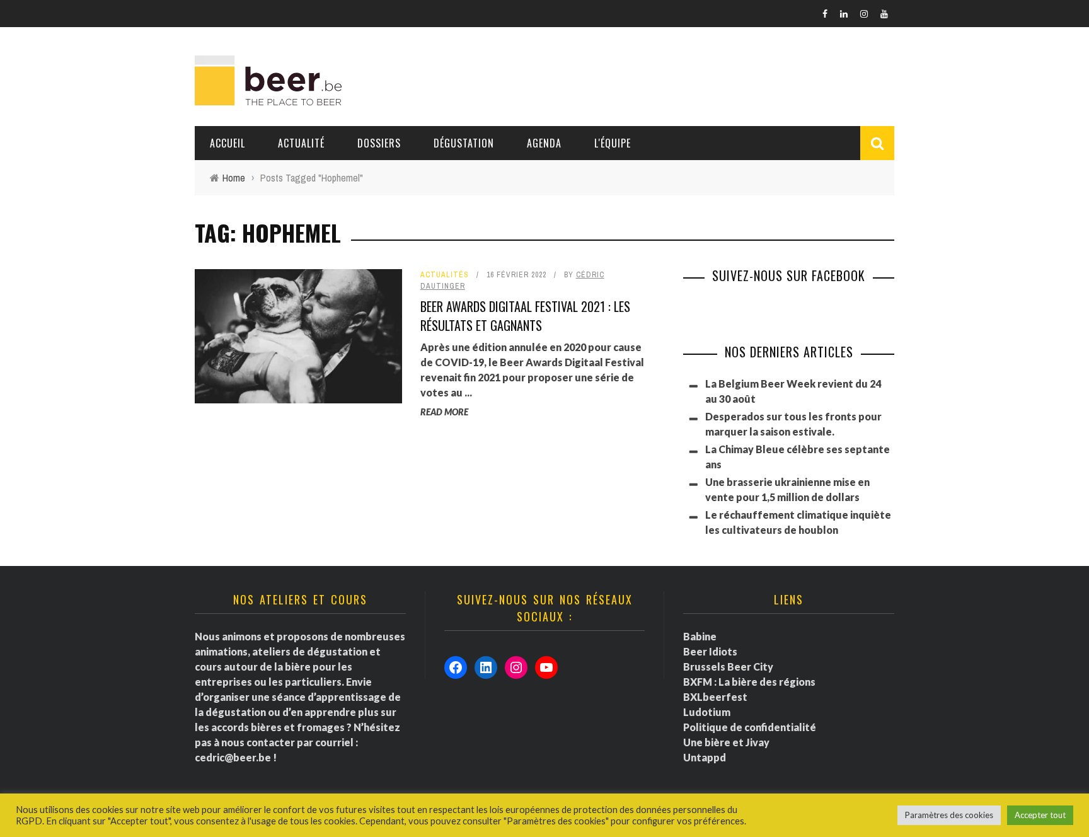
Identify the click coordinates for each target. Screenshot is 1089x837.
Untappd (704, 757)
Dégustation (464, 143)
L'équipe (612, 143)
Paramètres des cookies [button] (949, 815)
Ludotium (706, 712)
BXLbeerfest (715, 697)
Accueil (227, 143)
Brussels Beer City (728, 666)
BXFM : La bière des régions (749, 682)
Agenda (544, 143)
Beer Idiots (710, 651)
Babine (700, 636)
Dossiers (379, 143)
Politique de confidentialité (749, 727)
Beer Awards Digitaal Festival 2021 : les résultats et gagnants (525, 316)
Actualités (444, 275)
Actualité (301, 143)
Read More (444, 412)
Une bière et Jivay (726, 742)
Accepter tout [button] (1040, 815)
